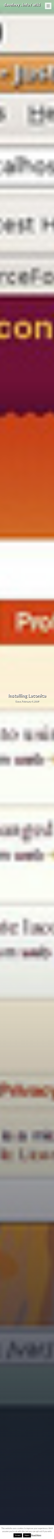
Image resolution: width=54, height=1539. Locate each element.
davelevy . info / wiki (22, 5)
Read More (36, 1535)
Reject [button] (27, 1535)
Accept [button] (17, 1535)
